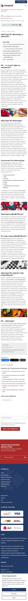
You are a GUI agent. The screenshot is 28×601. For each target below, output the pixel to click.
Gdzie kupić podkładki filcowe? (12, 51)
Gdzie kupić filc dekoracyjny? (11, 46)
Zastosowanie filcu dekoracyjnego (14, 48)
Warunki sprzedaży (5, 479)
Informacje (3, 31)
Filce (11, 365)
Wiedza (12, 31)
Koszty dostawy (5, 475)
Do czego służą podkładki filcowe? (13, 53)
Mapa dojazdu (4, 495)
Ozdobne (8, 31)
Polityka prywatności (6, 482)
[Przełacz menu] (25, 6)
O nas (2, 473)
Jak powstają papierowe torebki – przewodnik (13, 379)
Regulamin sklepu (5, 484)
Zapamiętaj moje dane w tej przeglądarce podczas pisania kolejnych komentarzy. (13, 424)
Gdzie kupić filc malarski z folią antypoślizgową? (12, 56)
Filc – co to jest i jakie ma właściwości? (14, 44)
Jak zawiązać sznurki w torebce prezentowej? (13, 381)
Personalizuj (14, 593)
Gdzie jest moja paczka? (7, 502)
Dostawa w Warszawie (6, 477)
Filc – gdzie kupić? (9, 59)
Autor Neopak (7, 16)
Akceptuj (14, 589)
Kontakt (3, 498)
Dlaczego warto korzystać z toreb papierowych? (14, 383)
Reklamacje (4, 486)
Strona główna (4, 9)
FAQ (2, 500)
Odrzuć (14, 597)
